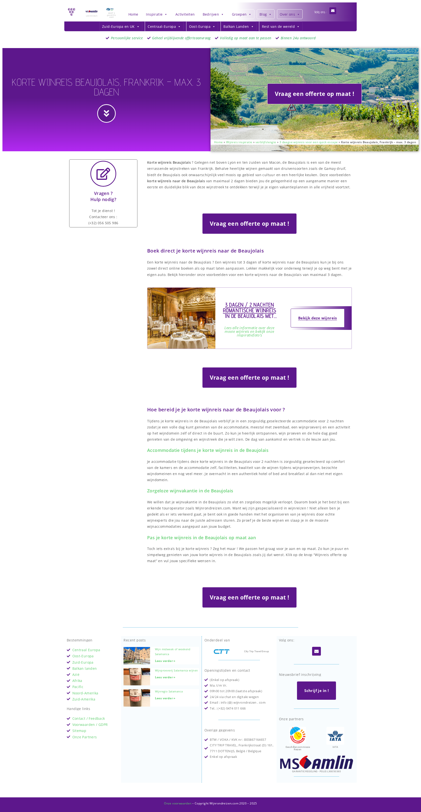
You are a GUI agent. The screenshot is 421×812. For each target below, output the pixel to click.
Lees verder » (165, 661)
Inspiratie (154, 14)
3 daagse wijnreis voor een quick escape (308, 142)
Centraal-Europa (162, 26)
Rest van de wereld (278, 26)
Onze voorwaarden (177, 803)
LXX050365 (92, 15)
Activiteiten (185, 14)
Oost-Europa (199, 26)
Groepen (239, 14)
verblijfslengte (266, 142)
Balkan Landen (236, 26)
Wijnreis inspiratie (239, 142)
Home (133, 14)
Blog (263, 14)
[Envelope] (332, 10)
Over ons (287, 14)
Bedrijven (211, 14)
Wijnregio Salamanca (169, 691)
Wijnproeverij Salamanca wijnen (176, 670)
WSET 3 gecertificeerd (111, 15)
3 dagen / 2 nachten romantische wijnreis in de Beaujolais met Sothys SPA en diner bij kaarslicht (249, 315)
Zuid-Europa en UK (118, 26)
